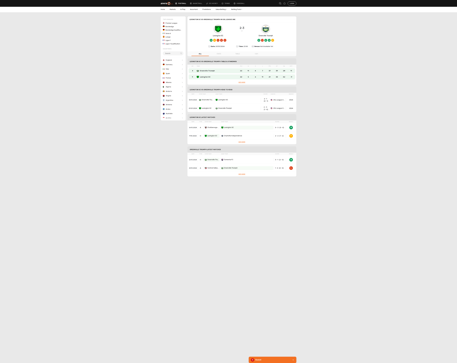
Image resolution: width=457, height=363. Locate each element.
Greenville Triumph (266, 36)
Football (182, 3)
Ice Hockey (213, 3)
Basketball (197, 3)
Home (163, 9)
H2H (256, 54)
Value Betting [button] (221, 9)
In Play (182, 9)
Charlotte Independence (233, 136)
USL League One (279, 100)
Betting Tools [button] (236, 9)
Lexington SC (218, 36)
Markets (173, 9)
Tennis (227, 3)
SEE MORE (241, 82)
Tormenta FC (228, 159)
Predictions (206, 9)
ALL (200, 54)
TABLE (237, 54)
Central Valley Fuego (213, 168)
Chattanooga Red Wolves (213, 127)
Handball (241, 3)
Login (292, 3)
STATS (219, 54)
